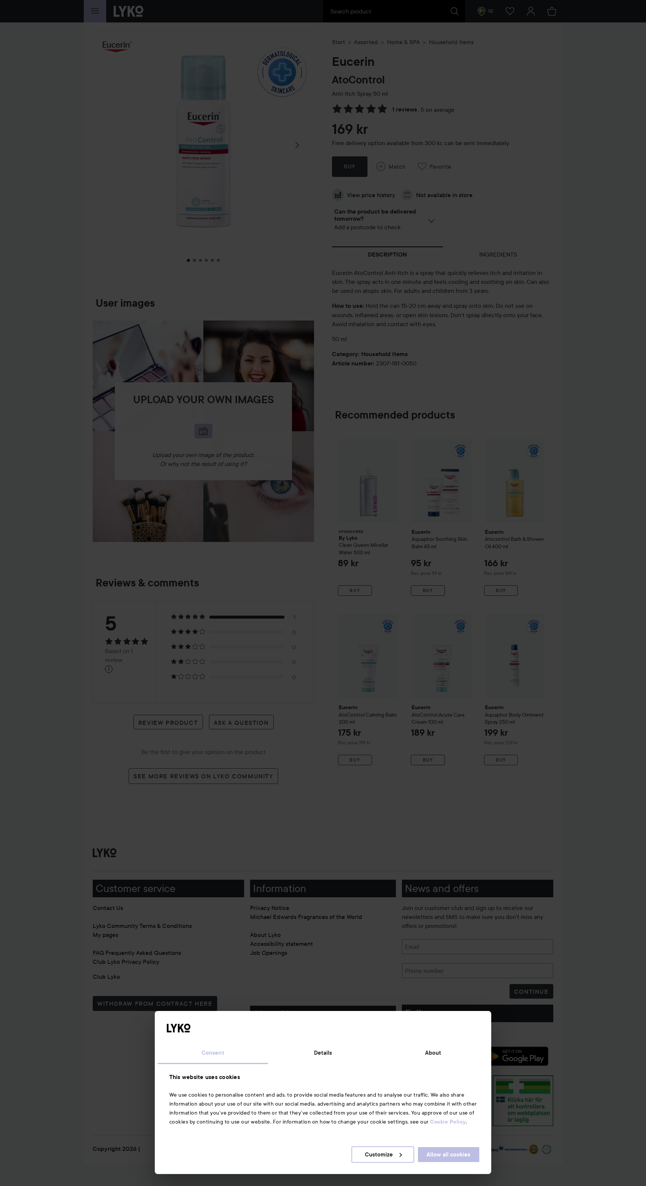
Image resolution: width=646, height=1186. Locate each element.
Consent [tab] (213, 1052)
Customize (379, 1154)
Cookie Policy (448, 1122)
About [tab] (433, 1052)
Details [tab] (323, 1052)
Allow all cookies (448, 1154)
